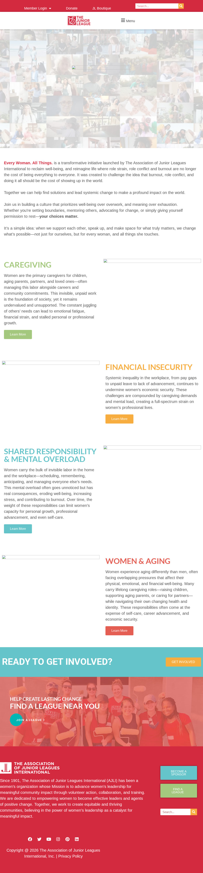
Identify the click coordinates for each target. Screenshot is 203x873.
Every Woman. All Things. (28, 163)
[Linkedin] (77, 839)
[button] (127, 21)
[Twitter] (39, 839)
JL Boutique (101, 8)
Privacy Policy (70, 856)
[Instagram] (58, 839)
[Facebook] (30, 839)
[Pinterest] (67, 839)
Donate (72, 8)
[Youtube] (49, 839)
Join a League (29, 720)
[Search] (181, 6)
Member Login (35, 8)
